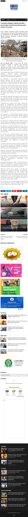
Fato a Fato (17, 512)
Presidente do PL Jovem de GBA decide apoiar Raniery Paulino (16, 344)
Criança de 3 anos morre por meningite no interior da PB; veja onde (14, 215)
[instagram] (23, 1)
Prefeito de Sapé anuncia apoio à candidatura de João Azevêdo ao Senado (15, 328)
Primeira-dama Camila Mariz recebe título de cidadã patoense (16, 484)
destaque (5, 29)
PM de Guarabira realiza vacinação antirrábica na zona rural (13, 203)
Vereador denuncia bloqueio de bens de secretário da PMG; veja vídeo (17, 505)
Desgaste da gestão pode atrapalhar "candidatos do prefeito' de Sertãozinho (17, 338)
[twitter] (25, 1)
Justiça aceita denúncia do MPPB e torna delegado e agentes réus (17, 316)
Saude (8, 29)
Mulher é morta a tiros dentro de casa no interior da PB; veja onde (17, 321)
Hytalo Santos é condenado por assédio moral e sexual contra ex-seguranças (16, 478)
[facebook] (26, 1)
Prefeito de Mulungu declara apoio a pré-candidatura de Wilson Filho (17, 493)
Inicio (3, 19)
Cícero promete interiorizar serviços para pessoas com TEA (16, 471)
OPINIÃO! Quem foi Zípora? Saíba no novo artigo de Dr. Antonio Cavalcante (14, 228)
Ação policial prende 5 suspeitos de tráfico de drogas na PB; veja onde (16, 499)
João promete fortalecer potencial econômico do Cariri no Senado (15, 350)
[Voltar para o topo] (14, 515)
